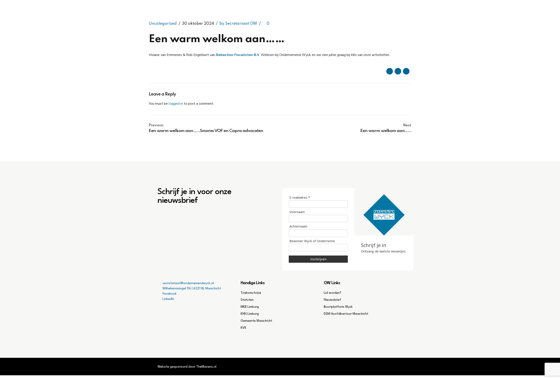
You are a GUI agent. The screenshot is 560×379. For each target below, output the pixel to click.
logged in (176, 103)
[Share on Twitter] (398, 71)
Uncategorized (163, 24)
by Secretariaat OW (238, 24)
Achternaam (298, 226)
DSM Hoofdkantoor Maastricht (346, 314)
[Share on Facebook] (389, 71)
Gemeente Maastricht (256, 321)
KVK (243, 328)
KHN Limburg (250, 314)
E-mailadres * (299, 197)
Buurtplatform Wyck (338, 307)
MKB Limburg (250, 307)
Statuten (247, 300)
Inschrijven (318, 259)
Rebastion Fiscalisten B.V (237, 54)
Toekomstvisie (251, 293)
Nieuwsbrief (332, 300)
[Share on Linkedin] (406, 71)
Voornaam (297, 212)
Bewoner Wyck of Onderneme (312, 241)
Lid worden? (332, 293)
